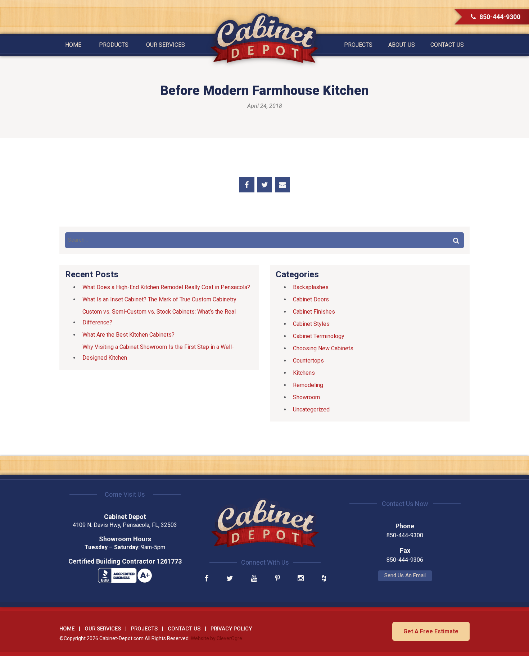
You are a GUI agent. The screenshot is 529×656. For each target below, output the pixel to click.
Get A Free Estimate (430, 631)
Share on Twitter (264, 184)
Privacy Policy (231, 628)
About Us (401, 44)
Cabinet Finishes (314, 311)
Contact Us (447, 44)
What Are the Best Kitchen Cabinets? (128, 334)
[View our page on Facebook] (206, 578)
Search (455, 240)
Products (113, 44)
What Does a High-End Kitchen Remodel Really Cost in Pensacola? (166, 287)
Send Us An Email (405, 575)
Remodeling (308, 385)
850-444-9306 (404, 559)
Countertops (308, 360)
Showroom (306, 397)
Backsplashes (311, 287)
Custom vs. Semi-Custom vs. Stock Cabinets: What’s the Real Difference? (159, 317)
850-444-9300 (499, 16)
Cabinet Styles (311, 323)
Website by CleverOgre (216, 638)
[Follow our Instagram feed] (301, 578)
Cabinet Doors (311, 299)
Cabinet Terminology (318, 336)
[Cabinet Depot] (264, 38)
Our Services (165, 44)
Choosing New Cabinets (323, 348)
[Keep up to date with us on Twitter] (229, 578)
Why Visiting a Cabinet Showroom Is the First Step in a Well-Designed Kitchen (158, 352)
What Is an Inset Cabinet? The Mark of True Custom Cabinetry (159, 299)
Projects (358, 44)
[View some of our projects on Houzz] (324, 578)
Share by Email (282, 184)
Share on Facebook (246, 184)
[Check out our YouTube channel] (254, 578)
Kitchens (304, 372)
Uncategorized (311, 409)
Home (73, 44)
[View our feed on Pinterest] (277, 578)
